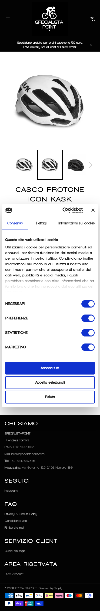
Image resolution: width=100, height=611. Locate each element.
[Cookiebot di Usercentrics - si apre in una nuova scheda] (63, 210)
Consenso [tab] (15, 223)
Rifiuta (50, 397)
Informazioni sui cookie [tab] (77, 223)
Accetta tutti (50, 368)
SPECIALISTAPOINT (26, 588)
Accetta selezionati (50, 382)
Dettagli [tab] (41, 223)
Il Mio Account (14, 574)
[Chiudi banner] (93, 210)
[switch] (88, 318)
